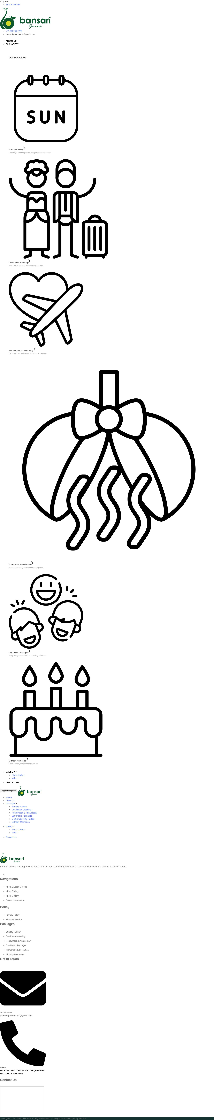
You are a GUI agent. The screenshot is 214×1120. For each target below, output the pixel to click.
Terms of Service (14, 919)
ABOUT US (11, 41)
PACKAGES (11, 44)
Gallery (9, 826)
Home (9, 797)
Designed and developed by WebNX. (69, 1118)
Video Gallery (12, 891)
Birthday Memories (21, 822)
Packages (10, 803)
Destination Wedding (21, 809)
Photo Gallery (18, 775)
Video (14, 778)
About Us (10, 800)
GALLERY (10, 772)
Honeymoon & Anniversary (24, 812)
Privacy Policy (13, 915)
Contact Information (15, 900)
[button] (18, 44)
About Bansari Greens (16, 887)
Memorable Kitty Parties (23, 819)
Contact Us (11, 837)
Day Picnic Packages (22, 816)
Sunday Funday (19, 806)
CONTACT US (12, 782)
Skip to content (13, 4)
